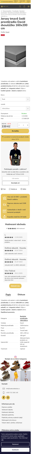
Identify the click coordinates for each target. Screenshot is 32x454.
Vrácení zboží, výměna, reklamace (12, 423)
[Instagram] (8, 398)
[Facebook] (4, 398)
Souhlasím (15, 450)
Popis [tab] (8, 294)
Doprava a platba (7, 407)
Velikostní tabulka (7, 410)
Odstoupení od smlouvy (9, 420)
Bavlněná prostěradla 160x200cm (24, 318)
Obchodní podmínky (8, 415)
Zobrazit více (15, 286)
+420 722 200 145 (12, 393)
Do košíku (15, 131)
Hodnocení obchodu (15, 224)
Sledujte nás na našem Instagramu (16, 359)
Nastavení (15, 444)
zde (2, 440)
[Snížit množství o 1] (19, 125)
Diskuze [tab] (21, 294)
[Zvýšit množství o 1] (27, 125)
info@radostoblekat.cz (13, 389)
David (7, 32)
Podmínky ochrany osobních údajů (12, 418)
